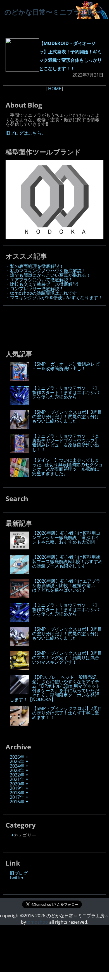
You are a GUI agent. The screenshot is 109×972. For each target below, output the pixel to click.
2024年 (17, 766)
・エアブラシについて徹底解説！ (39, 280)
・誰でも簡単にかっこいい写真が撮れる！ (48, 275)
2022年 (17, 775)
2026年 (17, 757)
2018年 (17, 793)
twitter (17, 878)
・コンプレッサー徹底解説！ (35, 288)
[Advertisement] (50, 323)
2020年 (17, 784)
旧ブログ (19, 873)
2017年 (17, 797)
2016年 (17, 802)
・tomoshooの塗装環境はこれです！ (43, 293)
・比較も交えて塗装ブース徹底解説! (42, 284)
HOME (54, 88)
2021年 (17, 779)
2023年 (17, 770)
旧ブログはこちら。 (26, 133)
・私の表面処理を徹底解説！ (35, 266)
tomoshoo (37, 922)
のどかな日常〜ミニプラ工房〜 (52, 11)
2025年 (17, 761)
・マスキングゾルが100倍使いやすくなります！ (54, 297)
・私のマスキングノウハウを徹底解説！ (46, 271)
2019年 (17, 788)
